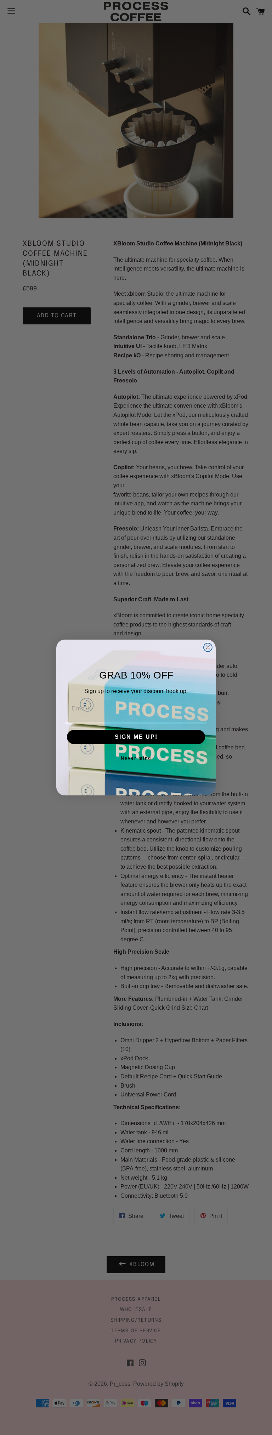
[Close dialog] (208, 647)
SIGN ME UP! (136, 737)
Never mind (136, 758)
